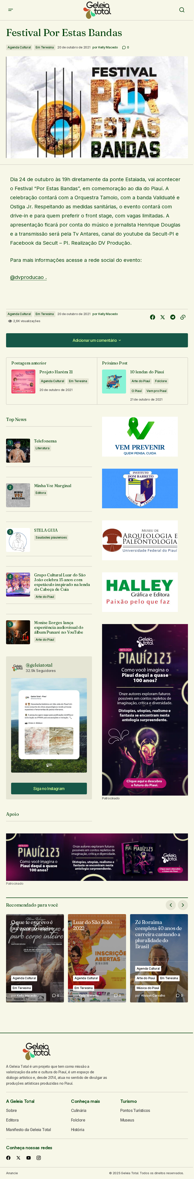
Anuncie (12, 1173)
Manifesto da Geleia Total (28, 1129)
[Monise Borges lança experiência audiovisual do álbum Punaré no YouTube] (18, 632)
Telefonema (45, 441)
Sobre (11, 1110)
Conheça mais (85, 1101)
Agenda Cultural (19, 47)
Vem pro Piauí (156, 391)
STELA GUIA (46, 530)
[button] (11, 10)
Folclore (161, 381)
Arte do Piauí (141, 381)
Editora (41, 493)
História (77, 1129)
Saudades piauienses (51, 537)
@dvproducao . (28, 277)
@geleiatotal (39, 665)
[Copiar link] (183, 317)
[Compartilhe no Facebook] (153, 317)
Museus (127, 1119)
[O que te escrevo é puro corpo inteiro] (35, 958)
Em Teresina (45, 47)
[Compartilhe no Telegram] (173, 317)
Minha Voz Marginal (52, 485)
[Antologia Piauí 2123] (145, 710)
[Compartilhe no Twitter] (163, 317)
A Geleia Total (20, 1101)
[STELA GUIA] (18, 540)
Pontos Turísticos (135, 1110)
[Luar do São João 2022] (97, 958)
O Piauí (136, 391)
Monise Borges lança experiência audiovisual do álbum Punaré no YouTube (58, 627)
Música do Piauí (148, 988)
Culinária (78, 1110)
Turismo (128, 1101)
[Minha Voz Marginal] (18, 495)
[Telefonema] (18, 451)
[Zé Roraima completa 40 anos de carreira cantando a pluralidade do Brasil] (159, 958)
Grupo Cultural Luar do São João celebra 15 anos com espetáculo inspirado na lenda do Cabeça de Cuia (62, 582)
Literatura (43, 448)
